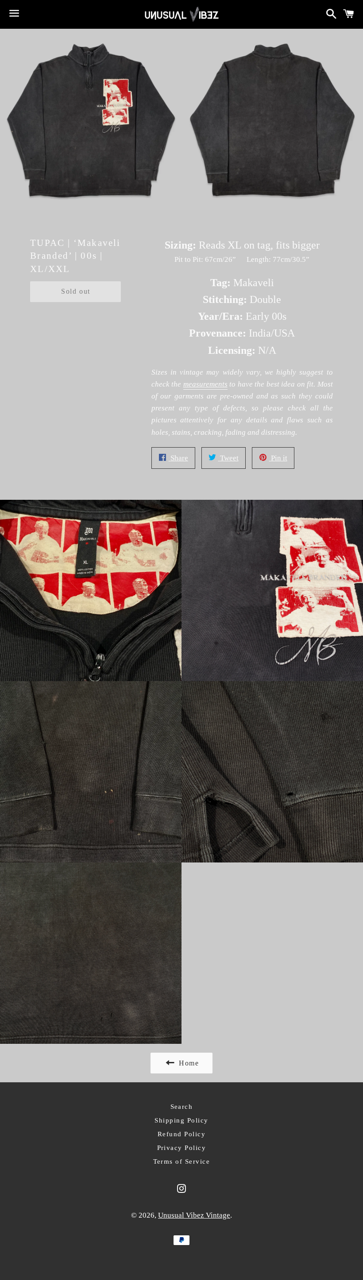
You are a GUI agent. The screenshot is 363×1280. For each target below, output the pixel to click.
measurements (205, 384)
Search (181, 1106)
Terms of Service (181, 1161)
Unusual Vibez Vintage (194, 1215)
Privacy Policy (181, 1147)
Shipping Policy (181, 1120)
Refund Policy (182, 1134)
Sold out (75, 291)
